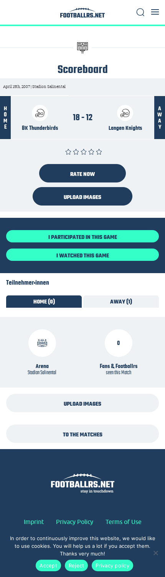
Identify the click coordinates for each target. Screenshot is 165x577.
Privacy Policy (74, 521)
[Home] (82, 15)
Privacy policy (112, 565)
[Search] (140, 12)
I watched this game (82, 255)
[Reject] (155, 553)
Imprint (34, 521)
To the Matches (82, 434)
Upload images (82, 197)
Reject (76, 565)
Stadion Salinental (42, 372)
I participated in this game (82, 237)
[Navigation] (155, 12)
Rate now (82, 174)
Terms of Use (124, 521)
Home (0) (44, 301)
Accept (48, 565)
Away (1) (121, 301)
